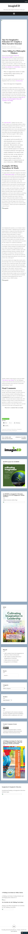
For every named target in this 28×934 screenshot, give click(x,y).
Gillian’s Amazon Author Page (10, 500)
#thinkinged (14, 430)
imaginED (14, 5)
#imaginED (19, 429)
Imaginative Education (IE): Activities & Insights (11, 48)
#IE (6, 429)
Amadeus (23, 929)
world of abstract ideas (9, 174)
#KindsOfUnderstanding (7, 430)
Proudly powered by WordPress (9, 929)
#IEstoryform (14, 429)
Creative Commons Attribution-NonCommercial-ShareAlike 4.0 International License (12, 731)
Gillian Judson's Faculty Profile (11, 660)
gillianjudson (13, 46)
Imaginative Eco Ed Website (11, 662)
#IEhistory (9, 429)
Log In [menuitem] (26, 1)
